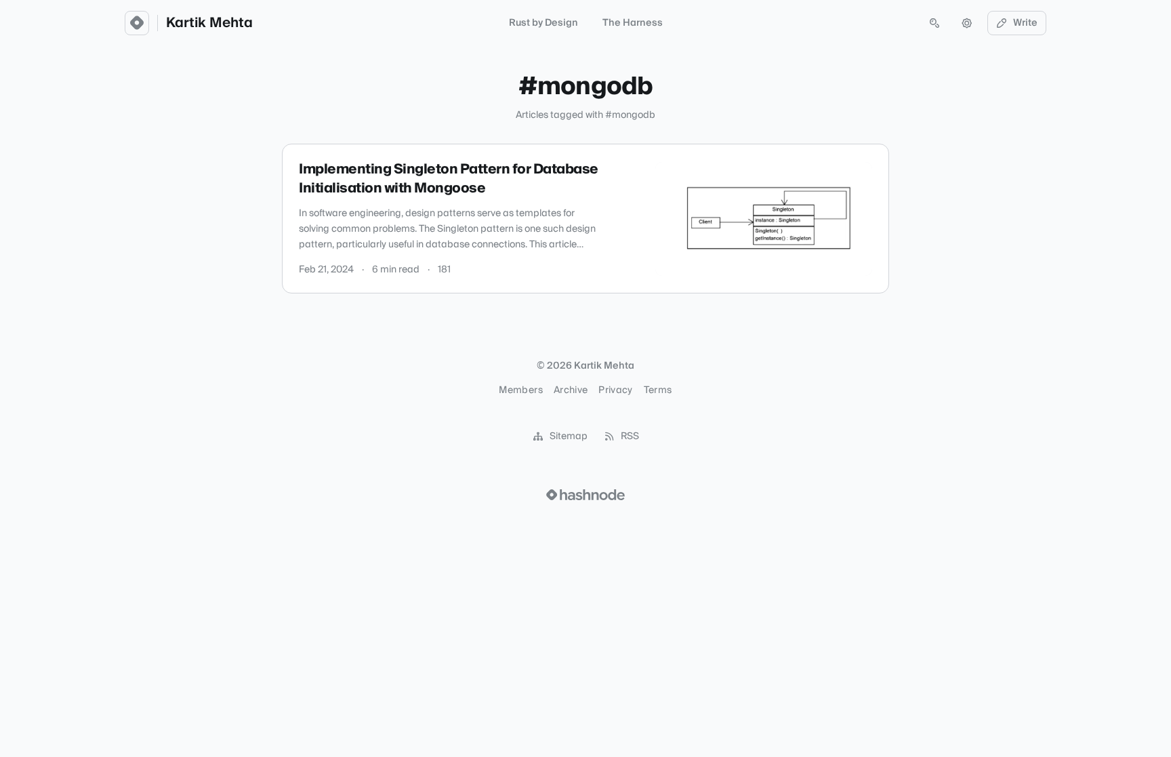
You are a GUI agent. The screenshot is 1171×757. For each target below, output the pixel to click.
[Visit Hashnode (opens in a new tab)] (585, 494)
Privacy (615, 390)
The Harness (632, 23)
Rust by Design (543, 23)
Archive (571, 390)
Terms (658, 390)
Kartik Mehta (209, 23)
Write (1025, 23)
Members (520, 390)
